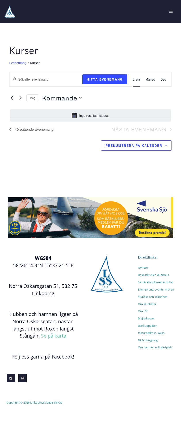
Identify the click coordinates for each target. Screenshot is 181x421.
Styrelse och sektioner (152, 297)
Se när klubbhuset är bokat (155, 282)
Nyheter (143, 268)
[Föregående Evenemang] (12, 97)
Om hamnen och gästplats (155, 347)
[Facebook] (11, 378)
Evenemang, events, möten (156, 289)
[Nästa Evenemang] (20, 97)
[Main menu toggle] (171, 11)
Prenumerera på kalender (134, 145)
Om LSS (143, 311)
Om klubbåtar (147, 304)
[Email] (22, 378)
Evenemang (17, 63)
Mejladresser (146, 318)
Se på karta (53, 335)
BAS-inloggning (148, 340)
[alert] (90, 115)
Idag (32, 98)
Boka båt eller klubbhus (153, 275)
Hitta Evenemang (105, 79)
